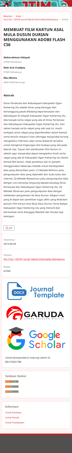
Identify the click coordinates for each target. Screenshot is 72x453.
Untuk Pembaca (13, 412)
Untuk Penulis (12, 417)
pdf (10, 227)
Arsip (18, 16)
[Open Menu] (3, 3)
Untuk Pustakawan (14, 422)
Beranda (8, 16)
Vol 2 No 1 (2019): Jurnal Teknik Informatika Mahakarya (31, 19)
